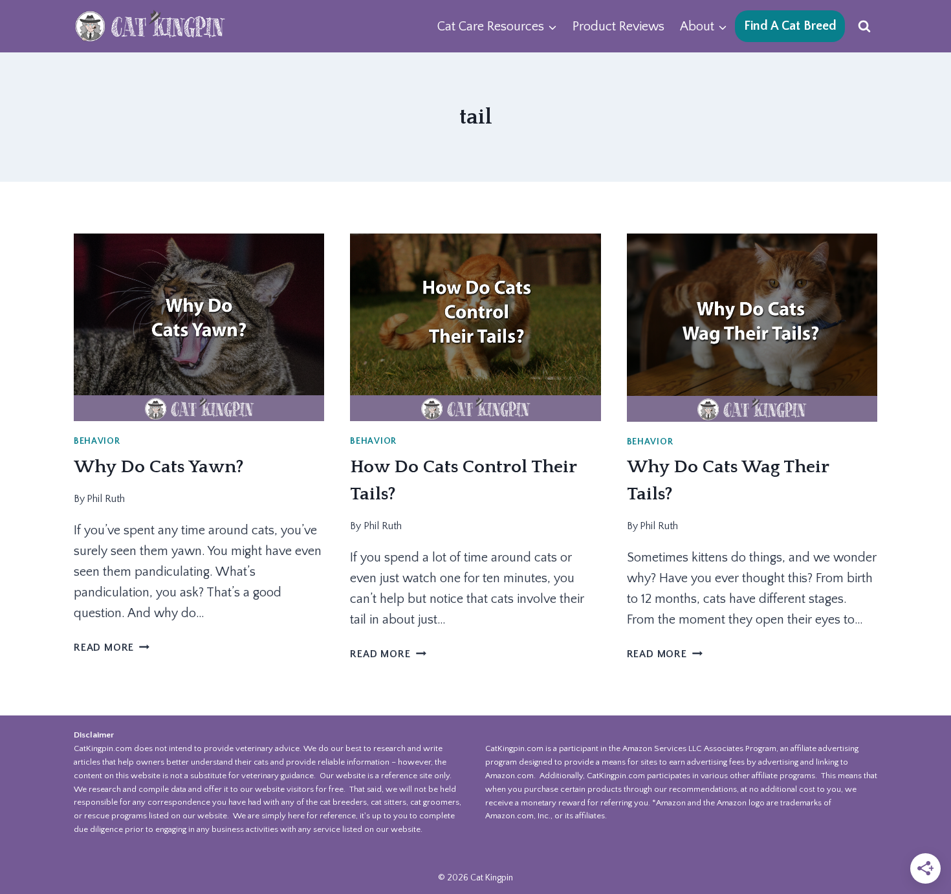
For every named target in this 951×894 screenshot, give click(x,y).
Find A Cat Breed (790, 26)
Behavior (97, 441)
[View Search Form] (864, 26)
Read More (111, 647)
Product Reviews (618, 26)
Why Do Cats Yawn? (159, 467)
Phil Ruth (106, 499)
